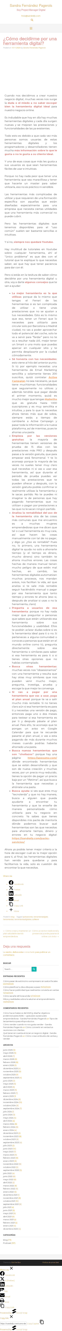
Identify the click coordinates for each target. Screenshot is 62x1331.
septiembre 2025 (11, 1077)
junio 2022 (7, 1176)
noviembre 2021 (10, 1198)
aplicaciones (28, 916)
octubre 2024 (9, 1105)
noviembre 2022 (10, 1164)
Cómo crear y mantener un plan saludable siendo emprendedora (17, 934)
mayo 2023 (8, 1151)
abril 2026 (7, 1056)
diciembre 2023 (10, 1133)
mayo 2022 (8, 1179)
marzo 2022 (8, 1185)
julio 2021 (7, 1207)
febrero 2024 (9, 1127)
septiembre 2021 (11, 1204)
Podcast (7, 1243)
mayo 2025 (8, 1084)
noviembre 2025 (10, 1071)
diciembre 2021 (10, 1195)
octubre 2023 (9, 1139)
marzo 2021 (8, 1219)
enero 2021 (8, 1226)
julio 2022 (7, 1173)
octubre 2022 (9, 1167)
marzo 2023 (8, 1155)
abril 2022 (7, 1182)
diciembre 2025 (10, 1068)
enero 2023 (8, 1161)
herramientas (8, 919)
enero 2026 (8, 1065)
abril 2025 (7, 1087)
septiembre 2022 (11, 1170)
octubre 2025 (9, 1074)
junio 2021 (7, 1210)
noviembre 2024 (10, 1102)
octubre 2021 (9, 1201)
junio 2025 (7, 1081)
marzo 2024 (8, 1124)
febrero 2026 (9, 1062)
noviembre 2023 (10, 1136)
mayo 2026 (8, 1053)
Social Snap (21, 1313)
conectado (29, 952)
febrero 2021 (9, 1223)
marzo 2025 (8, 1090)
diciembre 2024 (10, 1099)
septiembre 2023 (11, 1142)
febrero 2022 (9, 1188)
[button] (31, 28)
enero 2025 (8, 1096)
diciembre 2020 (10, 1229)
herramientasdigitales (22, 919)
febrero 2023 (9, 1158)
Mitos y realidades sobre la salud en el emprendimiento (29, 999)
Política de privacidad (51, 1262)
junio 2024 (8, 1114)
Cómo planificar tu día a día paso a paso (21, 987)
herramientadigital (41, 916)
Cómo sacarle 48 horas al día (16, 996)
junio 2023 (8, 1148)
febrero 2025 (9, 1093)
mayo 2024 (8, 1118)
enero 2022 (8, 1192)
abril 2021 (7, 1216)
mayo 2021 (8, 1213)
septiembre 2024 (11, 1108)
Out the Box (16, 1262)
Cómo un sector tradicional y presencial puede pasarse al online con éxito (45, 934)
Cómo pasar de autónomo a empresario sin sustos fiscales (30, 981)
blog (12, 916)
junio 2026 (8, 1050)
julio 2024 (7, 1111)
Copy (33, 1323)
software (35, 919)
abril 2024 (7, 1121)
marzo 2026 (8, 1059)
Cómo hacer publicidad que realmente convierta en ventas (31, 990)
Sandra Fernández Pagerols (31, 5)
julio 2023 (7, 1145)
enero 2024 (8, 1130)
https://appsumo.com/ (42, 757)
